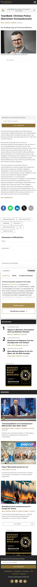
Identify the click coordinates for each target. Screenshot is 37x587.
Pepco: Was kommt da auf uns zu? (15, 467)
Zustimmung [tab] (6, 275)
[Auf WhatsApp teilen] (10, 208)
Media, (8, 428)
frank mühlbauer (9, 219)
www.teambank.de (6, 197)
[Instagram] (16, 581)
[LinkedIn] (25, 581)
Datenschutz (15, 573)
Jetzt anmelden (18, 125)
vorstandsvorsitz (9, 227)
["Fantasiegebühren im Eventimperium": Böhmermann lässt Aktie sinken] (18, 409)
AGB (32, 571)
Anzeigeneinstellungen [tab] (26, 275)
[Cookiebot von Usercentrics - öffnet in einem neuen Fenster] (27, 271)
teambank (6, 223)
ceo (20, 227)
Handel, (13, 356)
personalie (17, 223)
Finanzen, (8, 22)
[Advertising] (18, 376)
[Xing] (20, 581)
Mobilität (17, 334)
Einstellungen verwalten (17, 311)
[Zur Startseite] (7, 2)
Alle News (17, 524)
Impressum (23, 573)
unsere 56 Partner (12, 284)
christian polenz (24, 219)
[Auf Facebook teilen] (3, 208)
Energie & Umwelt (23, 511)
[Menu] (35, 2)
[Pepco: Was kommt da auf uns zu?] (18, 452)
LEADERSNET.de (8, 571)
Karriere (13, 22)
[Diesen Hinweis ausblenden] (34, 10)
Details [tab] (14, 275)
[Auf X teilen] (24, 208)
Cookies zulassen (18, 305)
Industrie (19, 356)
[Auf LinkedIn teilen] (17, 208)
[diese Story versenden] (31, 208)
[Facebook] (12, 581)
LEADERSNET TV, (25, 428)
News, (3, 22)
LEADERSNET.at (18, 571)
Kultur (32, 428)
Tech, (13, 334)
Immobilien (18, 345)
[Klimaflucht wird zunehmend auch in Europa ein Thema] (18, 492)
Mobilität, (15, 511)
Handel (8, 469)
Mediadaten (26, 571)
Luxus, (13, 345)
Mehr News (5, 392)
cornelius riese (8, 231)
